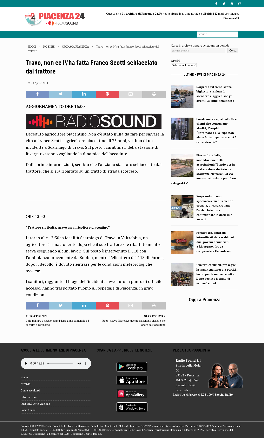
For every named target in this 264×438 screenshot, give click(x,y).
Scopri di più (184, 390)
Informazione (29, 397)
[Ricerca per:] (217, 34)
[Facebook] (216, 3)
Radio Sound (28, 410)
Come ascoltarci (30, 390)
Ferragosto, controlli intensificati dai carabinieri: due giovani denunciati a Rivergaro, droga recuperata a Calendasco (215, 242)
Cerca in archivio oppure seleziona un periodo (200, 45)
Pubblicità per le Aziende (35, 403)
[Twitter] (224, 3)
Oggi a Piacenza (204, 300)
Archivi (175, 60)
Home (24, 377)
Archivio (26, 384)
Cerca (232, 50)
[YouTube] (232, 3)
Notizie (49, 46)
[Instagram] (239, 3)
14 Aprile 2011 (39, 83)
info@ (191, 385)
